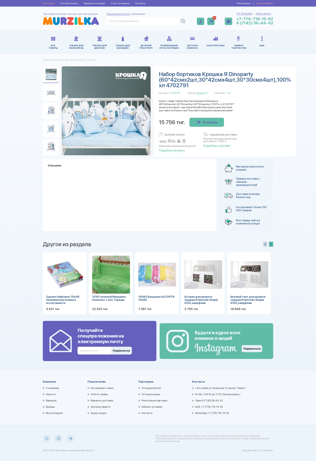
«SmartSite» (266, 450)
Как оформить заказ (102, 388)
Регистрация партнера (154, 400)
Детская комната (74, 59)
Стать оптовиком (120, 3)
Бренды (50, 406)
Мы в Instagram (54, 413)
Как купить (48, 3)
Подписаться (252, 348)
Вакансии (51, 400)
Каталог (58, 59)
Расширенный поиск (118, 13)
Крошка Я (201, 93)
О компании (52, 388)
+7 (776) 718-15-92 (212, 406)
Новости (51, 394)
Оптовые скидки (151, 394)
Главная (47, 59)
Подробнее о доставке (217, 145)
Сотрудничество (151, 388)
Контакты (140, 3)
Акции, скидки (98, 413)
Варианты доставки (94, 3)
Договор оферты (100, 406)
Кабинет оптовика (152, 406)
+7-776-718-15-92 (254, 19)
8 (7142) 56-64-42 (254, 23)
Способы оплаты (69, 3)
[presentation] (265, 244)
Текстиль (91, 59)
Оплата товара (99, 394)
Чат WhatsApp (244, 13)
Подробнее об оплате (172, 150)
